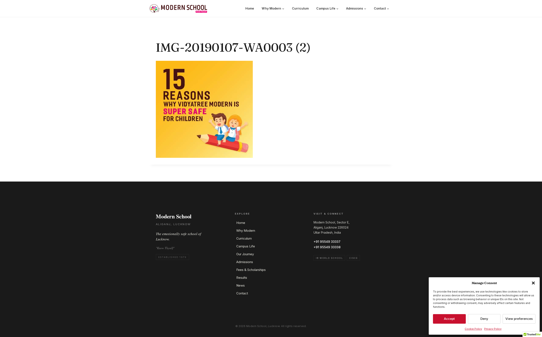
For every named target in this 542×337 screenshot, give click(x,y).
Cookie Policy (473, 328)
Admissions (244, 262)
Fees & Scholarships (251, 270)
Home (249, 8)
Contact (242, 293)
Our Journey (245, 254)
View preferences (519, 319)
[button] (533, 283)
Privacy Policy (493, 328)
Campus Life (245, 246)
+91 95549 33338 (327, 247)
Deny (484, 319)
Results (241, 278)
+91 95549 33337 (327, 242)
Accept (449, 319)
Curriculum (300, 8)
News (240, 285)
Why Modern (245, 231)
